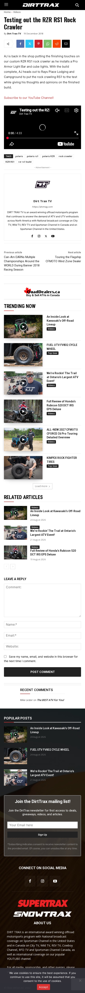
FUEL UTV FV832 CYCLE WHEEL (49, 749)
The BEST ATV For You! (50, 700)
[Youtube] (52, 235)
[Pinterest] (38, 44)
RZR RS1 (10, 161)
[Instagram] (39, 235)
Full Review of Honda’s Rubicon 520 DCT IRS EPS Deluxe (61, 405)
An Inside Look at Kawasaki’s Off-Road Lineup (60, 320)
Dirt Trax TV (14, 33)
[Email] (66, 44)
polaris (19, 156)
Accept (43, 987)
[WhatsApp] (48, 44)
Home (7, 12)
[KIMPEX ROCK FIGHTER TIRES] (23, 467)
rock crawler (65, 156)
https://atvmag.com (42, 206)
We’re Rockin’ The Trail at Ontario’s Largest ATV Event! (62, 377)
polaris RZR (48, 156)
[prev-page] (6, 566)
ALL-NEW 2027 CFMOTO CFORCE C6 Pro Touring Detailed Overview (62, 433)
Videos (17, 12)
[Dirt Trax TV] (42, 184)
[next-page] (12, 566)
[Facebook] (20, 44)
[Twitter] (29, 44)
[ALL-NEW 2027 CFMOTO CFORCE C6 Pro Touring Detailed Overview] (23, 439)
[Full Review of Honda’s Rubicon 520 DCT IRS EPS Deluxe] (23, 411)
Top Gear (52, 353)
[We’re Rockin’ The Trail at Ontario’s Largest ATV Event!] (23, 383)
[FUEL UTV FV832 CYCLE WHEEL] (23, 354)
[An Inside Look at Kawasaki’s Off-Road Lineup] (23, 326)
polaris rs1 (32, 156)
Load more (41, 486)
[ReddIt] (57, 44)
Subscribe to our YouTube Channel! (29, 98)
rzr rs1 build (24, 161)
